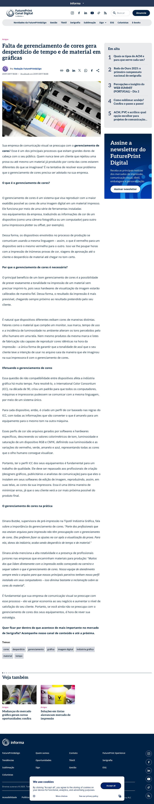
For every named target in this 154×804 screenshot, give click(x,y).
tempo (19, 656)
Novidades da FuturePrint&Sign (30, 22)
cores (6, 649)
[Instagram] (72, 13)
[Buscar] (114, 13)
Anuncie (141, 13)
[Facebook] (79, 13)
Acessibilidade (9, 797)
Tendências (8, 760)
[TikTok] (99, 13)
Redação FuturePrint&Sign (28, 68)
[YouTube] (92, 13)
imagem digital (65, 649)
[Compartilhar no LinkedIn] (74, 71)
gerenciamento (36, 649)
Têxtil (64, 22)
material (7, 656)
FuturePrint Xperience (114, 753)
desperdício (19, 649)
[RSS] (105, 13)
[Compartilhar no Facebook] (92, 71)
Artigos (5, 39)
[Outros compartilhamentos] (98, 71)
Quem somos (42, 753)
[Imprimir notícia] (68, 71)
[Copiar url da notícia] (62, 71)
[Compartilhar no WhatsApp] (86, 71)
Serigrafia (75, 22)
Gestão (53, 22)
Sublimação (90, 22)
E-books (136, 22)
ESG (112, 22)
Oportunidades (43, 760)
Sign (101, 22)
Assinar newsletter (125, 189)
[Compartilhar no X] (80, 71)
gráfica (50, 649)
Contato (73, 753)
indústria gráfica (85, 649)
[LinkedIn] (86, 13)
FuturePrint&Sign (11, 753)
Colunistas (123, 22)
